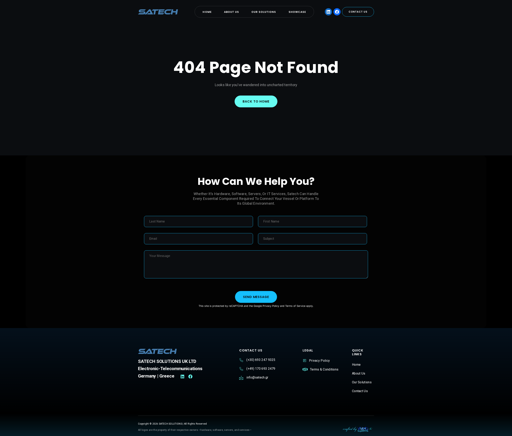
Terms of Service (295, 305)
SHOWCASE (297, 12)
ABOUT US (231, 12)
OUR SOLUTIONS (263, 12)
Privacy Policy (271, 305)
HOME (207, 12)
